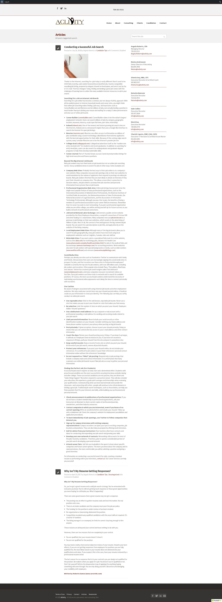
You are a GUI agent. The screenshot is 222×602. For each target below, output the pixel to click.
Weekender (93, 594)
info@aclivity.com (137, 129)
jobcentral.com (116, 218)
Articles (84, 594)
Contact (76, 594)
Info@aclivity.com (137, 116)
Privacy (69, 594)
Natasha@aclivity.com (139, 100)
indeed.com (77, 125)
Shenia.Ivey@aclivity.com (140, 85)
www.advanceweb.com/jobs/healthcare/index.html (85, 243)
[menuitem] (2, 2)
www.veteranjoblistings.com (104, 250)
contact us (101, 459)
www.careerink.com (93, 574)
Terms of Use (60, 594)
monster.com (78, 133)
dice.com (79, 240)
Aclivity (63, 597)
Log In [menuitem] (7, 2)
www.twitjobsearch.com (73, 272)
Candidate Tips (101, 50)
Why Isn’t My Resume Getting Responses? (87, 471)
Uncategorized (113, 474)
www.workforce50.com (75, 250)
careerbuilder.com (85, 117)
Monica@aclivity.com (138, 69)
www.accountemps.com (85, 245)
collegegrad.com (83, 143)
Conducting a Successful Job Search (84, 47)
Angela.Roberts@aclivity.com (141, 54)
